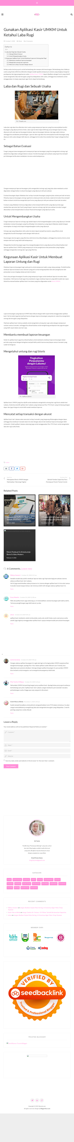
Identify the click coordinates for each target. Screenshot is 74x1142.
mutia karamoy (15, 660)
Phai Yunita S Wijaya (17, 682)
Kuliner (9, 887)
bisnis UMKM (55, 281)
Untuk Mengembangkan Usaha (17, 56)
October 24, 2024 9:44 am (28, 660)
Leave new (26, 568)
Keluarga (45, 883)
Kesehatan (53, 883)
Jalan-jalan (26, 883)
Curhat (40, 879)
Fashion (57, 879)
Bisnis (20, 41)
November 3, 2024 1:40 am (32, 701)
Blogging (26, 879)
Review (17, 887)
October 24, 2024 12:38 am (28, 597)
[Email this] (6, 468)
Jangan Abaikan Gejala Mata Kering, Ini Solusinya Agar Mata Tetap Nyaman (38, 915)
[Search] (71, 14)
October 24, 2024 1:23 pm (32, 682)
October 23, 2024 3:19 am (29, 575)
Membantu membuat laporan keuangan (20, 60)
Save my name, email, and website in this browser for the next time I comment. (30, 761)
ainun (12, 615)
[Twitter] (32, 1100)
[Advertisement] (37, 173)
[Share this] (11, 468)
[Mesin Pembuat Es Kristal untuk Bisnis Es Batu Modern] (20, 545)
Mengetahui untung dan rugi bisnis (18, 62)
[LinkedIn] (37, 1100)
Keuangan (62, 883)
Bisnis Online (17, 879)
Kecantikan (36, 883)
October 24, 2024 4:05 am (22, 615)
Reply (12, 589)
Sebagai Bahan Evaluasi (15, 54)
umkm (7, 462)
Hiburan (10, 883)
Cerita (33, 879)
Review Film (25, 887)
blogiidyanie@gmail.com (37, 860)
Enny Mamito (14, 597)
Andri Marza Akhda (14, 912)
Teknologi (34, 887)
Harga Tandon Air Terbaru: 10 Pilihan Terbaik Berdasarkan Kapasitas (44, 912)
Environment (48, 879)
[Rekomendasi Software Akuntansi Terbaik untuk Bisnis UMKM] (20, 510)
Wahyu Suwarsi (15, 575)
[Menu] (37, 2)
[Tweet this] (17, 468)
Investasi (18, 883)
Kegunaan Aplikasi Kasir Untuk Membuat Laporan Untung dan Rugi (26, 58)
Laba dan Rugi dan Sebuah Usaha (16, 52)
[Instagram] (42, 1100)
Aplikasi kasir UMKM (36, 74)
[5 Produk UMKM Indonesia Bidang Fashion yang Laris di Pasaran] (54, 510)
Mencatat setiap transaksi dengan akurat (21, 64)
